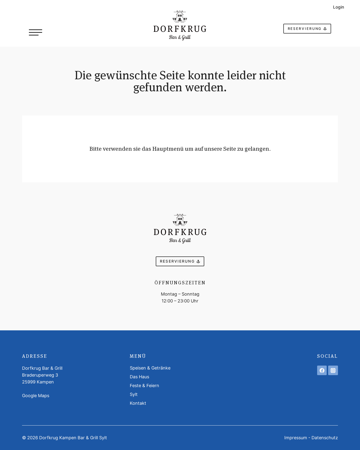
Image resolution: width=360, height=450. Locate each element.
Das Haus (139, 376)
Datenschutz (325, 437)
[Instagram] (333, 370)
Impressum (295, 437)
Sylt (134, 394)
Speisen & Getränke (150, 367)
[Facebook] (322, 370)
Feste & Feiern (144, 385)
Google (30, 395)
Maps (43, 395)
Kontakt (138, 403)
